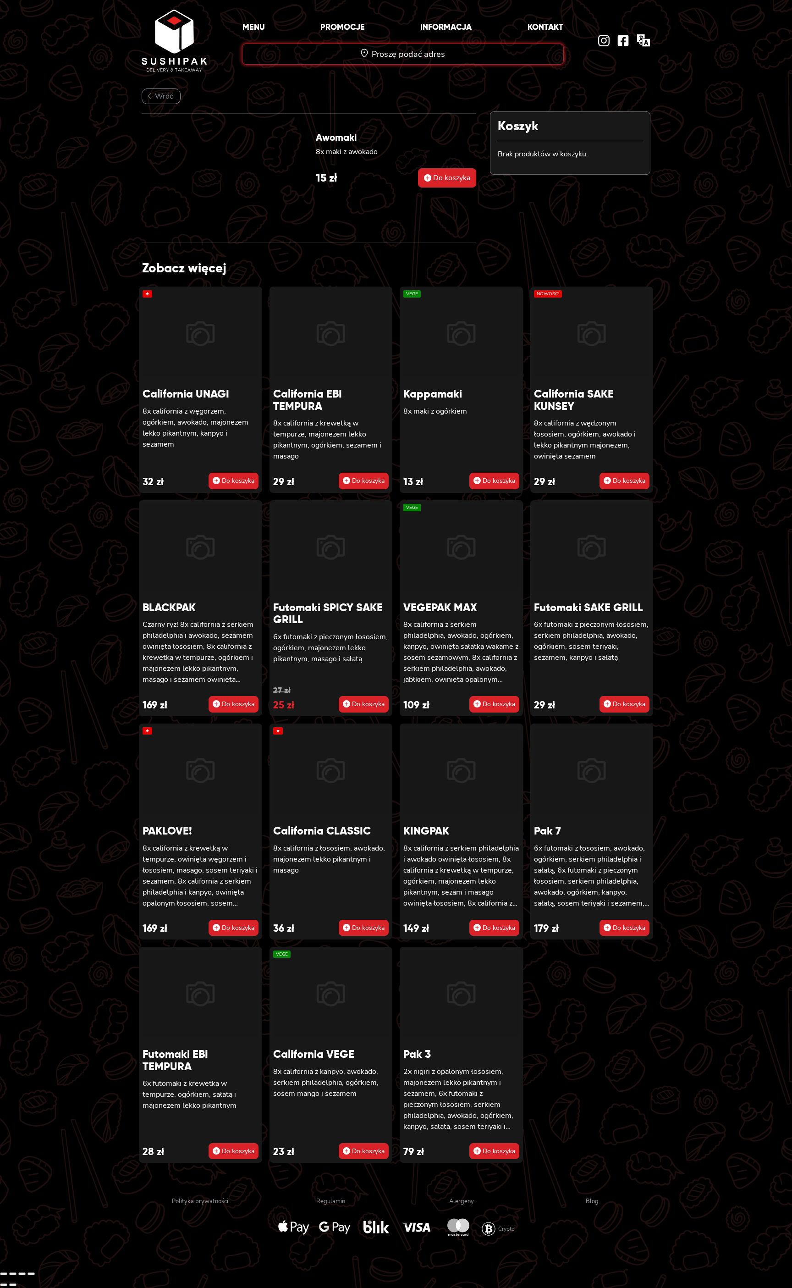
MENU (253, 27)
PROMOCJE (342, 27)
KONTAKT (545, 27)
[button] (447, 178)
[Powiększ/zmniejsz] (3, 1273)
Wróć (163, 96)
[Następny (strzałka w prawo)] (12, 1284)
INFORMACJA (446, 27)
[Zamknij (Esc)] (31, 1273)
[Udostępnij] (22, 1273)
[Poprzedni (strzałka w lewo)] (3, 1284)
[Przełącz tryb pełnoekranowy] (12, 1273)
